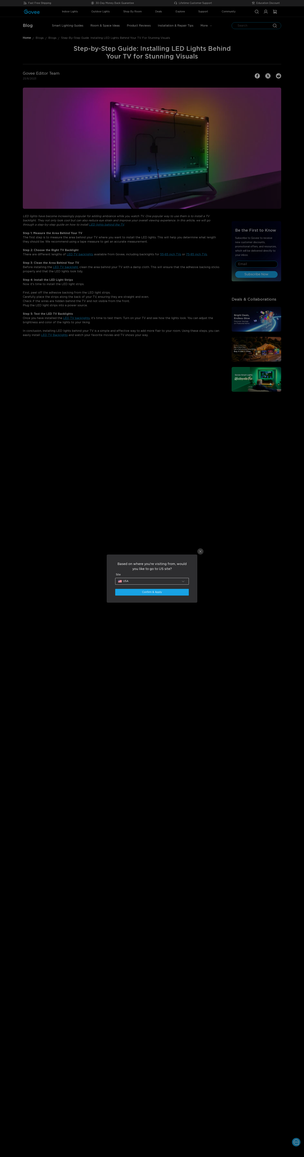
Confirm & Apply (152, 592)
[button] (152, 581)
